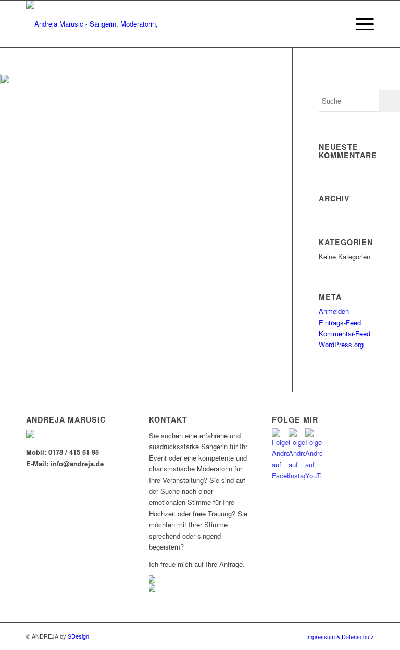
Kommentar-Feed (344, 333)
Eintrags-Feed (340, 322)
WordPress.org (341, 344)
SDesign (78, 636)
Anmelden (334, 311)
